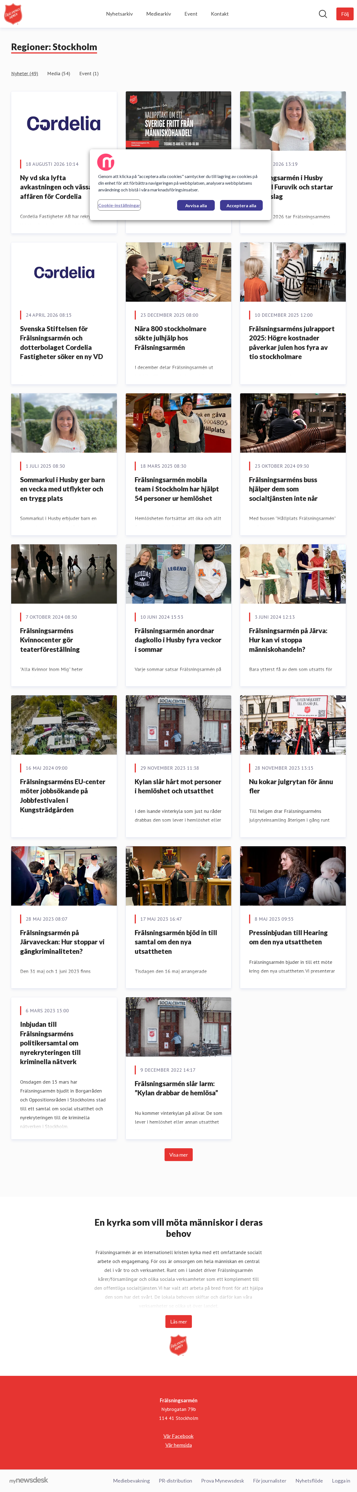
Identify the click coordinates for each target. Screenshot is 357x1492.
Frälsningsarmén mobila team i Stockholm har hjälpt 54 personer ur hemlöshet (177, 489)
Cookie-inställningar (119, 205)
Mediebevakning (131, 1481)
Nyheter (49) (24, 73)
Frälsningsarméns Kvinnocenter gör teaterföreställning (50, 639)
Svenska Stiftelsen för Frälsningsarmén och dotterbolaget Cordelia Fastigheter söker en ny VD (61, 343)
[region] (180, 184)
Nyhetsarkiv (119, 14)
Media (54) (58, 73)
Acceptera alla (241, 205)
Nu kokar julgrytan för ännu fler (291, 786)
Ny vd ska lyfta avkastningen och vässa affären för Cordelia (56, 187)
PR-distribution (175, 1481)
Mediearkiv (158, 14)
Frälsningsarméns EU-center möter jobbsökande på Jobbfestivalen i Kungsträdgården (62, 795)
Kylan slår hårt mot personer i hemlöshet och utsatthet (178, 786)
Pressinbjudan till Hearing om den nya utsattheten (288, 937)
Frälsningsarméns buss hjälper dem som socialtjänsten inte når (283, 489)
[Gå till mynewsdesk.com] (29, 1480)
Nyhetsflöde (309, 1481)
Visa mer (178, 1155)
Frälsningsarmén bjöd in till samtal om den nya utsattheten (176, 941)
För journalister (269, 1481)
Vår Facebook (178, 1436)
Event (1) (89, 73)
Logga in (341, 1481)
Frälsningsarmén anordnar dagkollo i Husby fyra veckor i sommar (178, 639)
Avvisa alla (196, 205)
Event (190, 14)
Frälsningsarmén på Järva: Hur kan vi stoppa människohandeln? (288, 639)
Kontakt (220, 14)
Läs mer (178, 1321)
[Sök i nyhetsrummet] (323, 13)
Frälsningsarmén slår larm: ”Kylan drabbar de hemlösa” (176, 1088)
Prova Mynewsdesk (222, 1481)
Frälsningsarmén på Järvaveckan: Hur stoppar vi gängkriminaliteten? (62, 941)
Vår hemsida (178, 1445)
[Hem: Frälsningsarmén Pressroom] (13, 14)
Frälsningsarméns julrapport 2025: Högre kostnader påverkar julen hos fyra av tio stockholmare (292, 343)
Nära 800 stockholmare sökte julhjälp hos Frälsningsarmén (170, 338)
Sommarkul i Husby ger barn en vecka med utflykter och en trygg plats (62, 489)
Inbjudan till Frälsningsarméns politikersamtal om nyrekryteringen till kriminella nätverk (50, 1043)
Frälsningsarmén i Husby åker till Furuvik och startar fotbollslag (291, 187)
